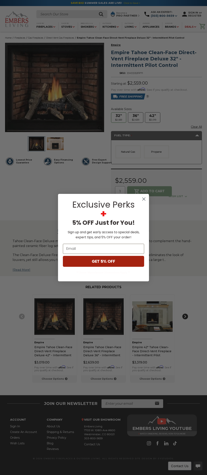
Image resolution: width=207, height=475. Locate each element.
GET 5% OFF (103, 261)
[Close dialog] (143, 199)
